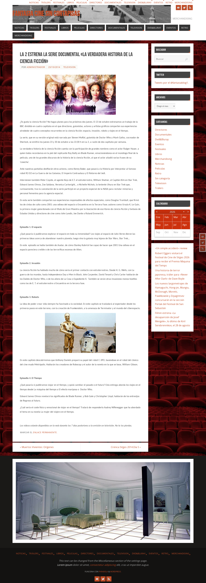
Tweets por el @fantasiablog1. (172, 82)
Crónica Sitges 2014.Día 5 (126, 447)
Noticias (34, 2)
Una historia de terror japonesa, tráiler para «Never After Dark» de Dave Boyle (171, 274)
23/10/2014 (54, 67)
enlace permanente (45, 432)
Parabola (103, 571)
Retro (169, 2)
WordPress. (115, 571)
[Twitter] (202, 242)
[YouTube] (202, 236)
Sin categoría (162, 178)
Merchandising (183, 2)
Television (129, 2)
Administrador (36, 67)
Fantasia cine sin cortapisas (46, 13)
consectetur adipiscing (103, 565)
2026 (172, 211)
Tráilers (46, 2)
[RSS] (202, 248)
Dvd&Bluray (144, 2)
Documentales (113, 2)
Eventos (158, 2)
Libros (70, 2)
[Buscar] (186, 59)
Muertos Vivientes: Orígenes (37, 447)
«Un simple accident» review (171, 248)
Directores (95, 2)
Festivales (58, 2)
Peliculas (81, 2)
